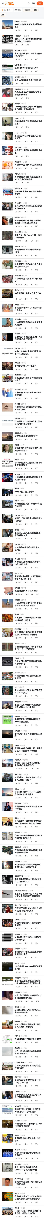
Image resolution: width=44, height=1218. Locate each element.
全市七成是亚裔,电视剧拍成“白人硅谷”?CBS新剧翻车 (28, 1095)
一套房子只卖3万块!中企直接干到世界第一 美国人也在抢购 (28, 1212)
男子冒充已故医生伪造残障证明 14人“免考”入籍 (27, 563)
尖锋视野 (17, 21)
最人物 (17, 290)
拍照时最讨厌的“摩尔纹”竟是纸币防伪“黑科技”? (28, 938)
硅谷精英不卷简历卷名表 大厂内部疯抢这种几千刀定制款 (28, 338)
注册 (40, 3)
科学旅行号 (18, 760)
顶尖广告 (17, 1150)
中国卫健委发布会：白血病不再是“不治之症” (28, 54)
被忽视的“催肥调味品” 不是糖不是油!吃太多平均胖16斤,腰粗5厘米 (28, 894)
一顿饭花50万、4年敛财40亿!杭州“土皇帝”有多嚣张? (28, 1124)
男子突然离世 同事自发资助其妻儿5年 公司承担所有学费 (28, 178)
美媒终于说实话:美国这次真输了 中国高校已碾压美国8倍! (28, 764)
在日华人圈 (18, 1106)
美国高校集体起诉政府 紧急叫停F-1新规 (28, 250)
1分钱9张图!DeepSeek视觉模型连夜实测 (28, 967)
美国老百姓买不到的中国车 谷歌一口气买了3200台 (28, 1081)
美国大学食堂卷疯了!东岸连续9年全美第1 (28, 924)
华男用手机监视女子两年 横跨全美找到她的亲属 (28, 1183)
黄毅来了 (17, 833)
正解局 (17, 658)
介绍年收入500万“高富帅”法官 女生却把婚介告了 (28, 93)
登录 (33, 3)
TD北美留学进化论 (20, 1063)
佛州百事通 (18, 1164)
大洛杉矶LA (18, 188)
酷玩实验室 (18, 1077)
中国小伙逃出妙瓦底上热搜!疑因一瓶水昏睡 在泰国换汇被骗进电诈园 (28, 983)
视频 (35, 10)
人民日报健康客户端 (21, 891)
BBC (16, 687)
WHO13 (17, 474)
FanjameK (18, 133)
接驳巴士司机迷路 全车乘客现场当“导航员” (28, 519)
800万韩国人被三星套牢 (24, 491)
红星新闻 (17, 716)
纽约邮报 (17, 1048)
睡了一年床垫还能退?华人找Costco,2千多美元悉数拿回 (26, 1168)
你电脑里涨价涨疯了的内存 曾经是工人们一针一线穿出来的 (28, 647)
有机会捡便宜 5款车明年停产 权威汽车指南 (28, 504)
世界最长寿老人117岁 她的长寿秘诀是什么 (28, 308)
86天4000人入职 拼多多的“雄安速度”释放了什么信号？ (28, 40)
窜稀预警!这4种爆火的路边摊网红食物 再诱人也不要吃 (28, 577)
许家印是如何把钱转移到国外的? (28, 1039)
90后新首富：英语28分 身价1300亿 (28, 294)
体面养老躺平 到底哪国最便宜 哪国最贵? (28, 676)
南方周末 (17, 731)
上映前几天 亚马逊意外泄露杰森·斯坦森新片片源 (28, 534)
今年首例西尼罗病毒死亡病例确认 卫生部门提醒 (28, 408)
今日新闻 (27, 10)
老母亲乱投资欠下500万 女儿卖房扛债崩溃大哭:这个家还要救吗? (28, 1197)
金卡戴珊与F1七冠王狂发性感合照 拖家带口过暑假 (28, 952)
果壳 (16, 573)
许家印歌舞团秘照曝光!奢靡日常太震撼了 (28, 1154)
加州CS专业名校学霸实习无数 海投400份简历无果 (28, 352)
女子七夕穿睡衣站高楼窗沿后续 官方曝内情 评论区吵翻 (28, 836)
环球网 (17, 530)
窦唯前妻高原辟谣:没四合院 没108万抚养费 (28, 807)
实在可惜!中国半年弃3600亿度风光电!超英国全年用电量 (28, 793)
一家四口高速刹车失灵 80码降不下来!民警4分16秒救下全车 (28, 865)
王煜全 (17, 789)
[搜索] (29, 3)
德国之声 (17, 673)
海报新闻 (17, 104)
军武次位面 (18, 774)
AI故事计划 (18, 65)
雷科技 (17, 1007)
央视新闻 (17, 174)
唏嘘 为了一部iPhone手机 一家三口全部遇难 (28, 236)
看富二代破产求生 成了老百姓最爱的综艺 (28, 379)
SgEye (17, 118)
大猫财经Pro (18, 36)
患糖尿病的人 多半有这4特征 (26, 591)
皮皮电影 (17, 992)
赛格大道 (17, 363)
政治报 (17, 460)
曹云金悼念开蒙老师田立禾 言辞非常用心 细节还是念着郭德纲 (28, 633)
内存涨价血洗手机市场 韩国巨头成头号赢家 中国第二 (28, 851)
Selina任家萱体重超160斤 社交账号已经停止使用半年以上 (28, 107)
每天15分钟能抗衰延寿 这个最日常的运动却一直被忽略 (28, 1025)
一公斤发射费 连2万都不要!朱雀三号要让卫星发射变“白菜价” (28, 604)
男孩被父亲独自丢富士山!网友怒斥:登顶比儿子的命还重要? (28, 1110)
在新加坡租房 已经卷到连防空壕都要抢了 (28, 122)
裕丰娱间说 (18, 629)
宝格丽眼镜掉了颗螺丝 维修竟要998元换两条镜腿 (27, 720)
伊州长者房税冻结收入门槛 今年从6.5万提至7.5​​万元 (28, 265)
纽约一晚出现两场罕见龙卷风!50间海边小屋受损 (28, 1052)
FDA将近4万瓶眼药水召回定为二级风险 (28, 548)
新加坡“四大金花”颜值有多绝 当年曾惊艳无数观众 (28, 449)
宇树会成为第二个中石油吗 (25, 366)
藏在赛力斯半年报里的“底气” (26, 436)
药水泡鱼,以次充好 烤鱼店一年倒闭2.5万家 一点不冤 (28, 618)
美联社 (17, 501)
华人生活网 (18, 147)
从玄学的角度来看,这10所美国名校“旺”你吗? (28, 1066)
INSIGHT (18, 247)
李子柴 (17, 615)
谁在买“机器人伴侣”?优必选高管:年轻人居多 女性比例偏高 (28, 705)
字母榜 (17, 489)
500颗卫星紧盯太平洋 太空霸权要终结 (28, 25)
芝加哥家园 (18, 261)
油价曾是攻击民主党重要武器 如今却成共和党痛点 (28, 463)
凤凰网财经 (18, 433)
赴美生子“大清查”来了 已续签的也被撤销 (28, 192)
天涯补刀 (17, 1036)
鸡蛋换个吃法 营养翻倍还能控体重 (28, 165)
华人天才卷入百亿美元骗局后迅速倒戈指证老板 (28, 207)
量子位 (17, 963)
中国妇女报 (18, 162)
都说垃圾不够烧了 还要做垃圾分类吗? (28, 735)
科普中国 (17, 934)
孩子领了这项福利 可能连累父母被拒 (28, 151)
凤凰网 (17, 745)
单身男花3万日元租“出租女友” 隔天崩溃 (28, 137)
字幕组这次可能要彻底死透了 (26, 68)
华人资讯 (17, 334)
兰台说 (17, 1193)
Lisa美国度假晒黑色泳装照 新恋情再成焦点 (28, 323)
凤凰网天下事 (19, 876)
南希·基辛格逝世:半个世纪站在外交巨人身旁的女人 (28, 880)
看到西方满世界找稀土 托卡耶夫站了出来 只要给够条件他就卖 (28, 749)
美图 (2, 15)
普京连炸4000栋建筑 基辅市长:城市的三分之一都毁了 (28, 778)
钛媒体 (17, 818)
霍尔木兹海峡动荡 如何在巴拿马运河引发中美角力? (28, 691)
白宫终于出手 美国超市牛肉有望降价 (28, 279)
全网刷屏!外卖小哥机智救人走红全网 (28, 1139)
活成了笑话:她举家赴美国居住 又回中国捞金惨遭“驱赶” (28, 996)
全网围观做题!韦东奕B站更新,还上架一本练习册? (28, 1011)
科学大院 (17, 644)
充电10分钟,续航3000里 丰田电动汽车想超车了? (28, 662)
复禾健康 (17, 588)
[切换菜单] (2, 3)
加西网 (17, 305)
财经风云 (17, 217)
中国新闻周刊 (19, 89)
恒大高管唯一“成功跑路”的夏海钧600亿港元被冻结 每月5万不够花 (28, 822)
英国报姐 (17, 949)
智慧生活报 (18, 803)
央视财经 (17, 77)
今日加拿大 (18, 319)
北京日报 (17, 51)
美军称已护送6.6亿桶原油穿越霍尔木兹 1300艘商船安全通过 (28, 221)
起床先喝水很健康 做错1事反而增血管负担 (28, 393)
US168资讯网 (19, 1179)
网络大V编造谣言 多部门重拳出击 (28, 80)
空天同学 (17, 600)
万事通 (17, 445)
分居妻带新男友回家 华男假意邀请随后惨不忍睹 (28, 478)
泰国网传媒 (18, 978)
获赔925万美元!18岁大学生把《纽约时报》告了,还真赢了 (28, 909)
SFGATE (17, 920)
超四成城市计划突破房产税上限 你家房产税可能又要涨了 (28, 422)
